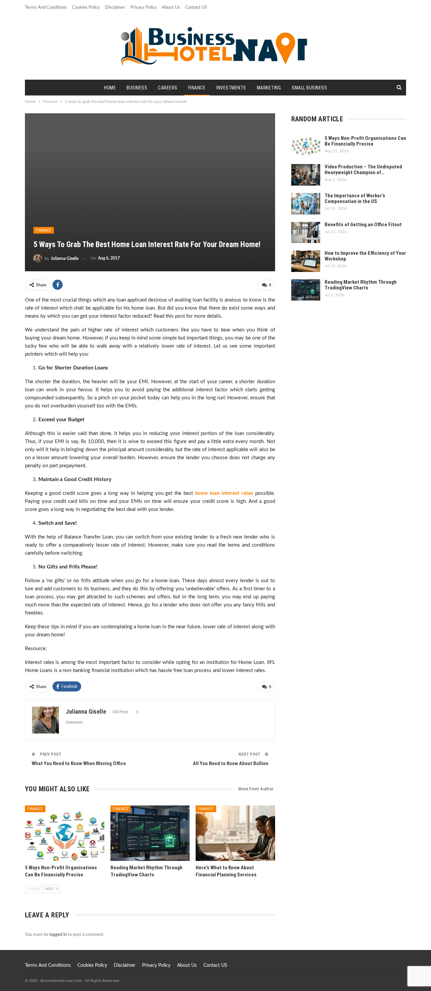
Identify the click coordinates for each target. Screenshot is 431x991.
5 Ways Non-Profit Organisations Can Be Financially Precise (365, 141)
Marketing (269, 87)
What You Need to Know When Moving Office (79, 763)
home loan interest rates (224, 493)
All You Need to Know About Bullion (230, 763)
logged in (58, 935)
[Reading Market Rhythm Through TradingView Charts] (150, 833)
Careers (167, 87)
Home (110, 87)
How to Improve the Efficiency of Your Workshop (365, 256)
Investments (231, 87)
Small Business (309, 87)
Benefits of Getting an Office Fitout (363, 225)
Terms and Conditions (46, 7)
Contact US (196, 7)
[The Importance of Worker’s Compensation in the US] (305, 203)
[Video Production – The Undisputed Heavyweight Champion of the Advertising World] (305, 175)
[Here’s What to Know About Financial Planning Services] (235, 833)
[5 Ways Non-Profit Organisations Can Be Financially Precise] (64, 833)
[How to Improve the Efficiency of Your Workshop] (305, 261)
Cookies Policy (86, 7)
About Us (171, 7)
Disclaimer (115, 7)
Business (137, 87)
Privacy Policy (143, 7)
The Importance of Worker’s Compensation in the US (355, 198)
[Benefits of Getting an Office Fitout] (305, 232)
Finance (197, 87)
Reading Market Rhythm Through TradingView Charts (361, 285)
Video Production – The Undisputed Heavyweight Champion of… (363, 169)
